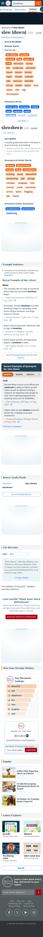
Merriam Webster (7, 882)
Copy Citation (23, 577)
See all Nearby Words (21, 494)
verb (38, 33)
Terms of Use (28, 906)
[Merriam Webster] (21, 726)
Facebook (9, 912)
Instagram (34, 912)
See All (21, 868)
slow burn (7, 483)
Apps (29, 901)
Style (5, 554)
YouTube (25, 912)
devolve (19, 735)
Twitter (17, 912)
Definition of (12, 37)
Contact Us (29, 903)
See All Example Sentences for (21, 356)
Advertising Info (15, 903)
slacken (30, 374)
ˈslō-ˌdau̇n (7, 132)
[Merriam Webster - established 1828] (8, 3)
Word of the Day (21, 731)
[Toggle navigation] (3, 3)
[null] (27, 735)
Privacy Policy (15, 906)
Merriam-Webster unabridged (21, 617)
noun (34, 128)
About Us (21, 901)
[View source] (15, 300)
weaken (8, 374)
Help (12, 901)
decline (19, 374)
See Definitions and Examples (20, 740)
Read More (8, 275)
